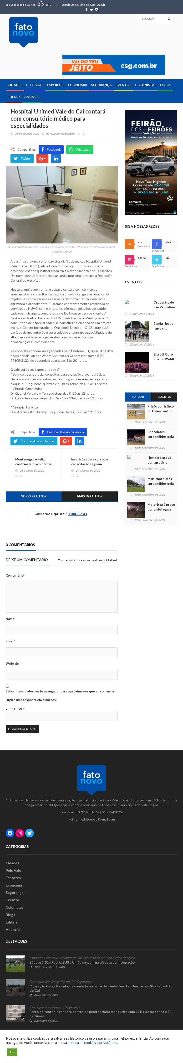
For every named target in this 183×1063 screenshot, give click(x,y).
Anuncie (32, 97)
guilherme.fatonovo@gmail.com (91, 819)
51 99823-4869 (87, 812)
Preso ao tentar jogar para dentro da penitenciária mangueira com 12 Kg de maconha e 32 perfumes (100, 1014)
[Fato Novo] (23, 32)
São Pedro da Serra (121, 958)
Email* (10, 641)
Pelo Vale (34, 85)
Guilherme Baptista (63, 133)
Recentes (164, 396)
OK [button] (12, 1052)
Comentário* (15, 575)
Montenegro (54, 1007)
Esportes (55, 85)
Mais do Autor (90, 496)
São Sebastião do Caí (60, 982)
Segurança (101, 85)
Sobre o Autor (34, 496)
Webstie (12, 664)
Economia (77, 85)
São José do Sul (94, 958)
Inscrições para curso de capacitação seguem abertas (89, 464)
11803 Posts (77, 514)
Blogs (165, 85)
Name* (10, 619)
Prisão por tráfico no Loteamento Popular (160, 411)
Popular (138, 396)
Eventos (123, 85)
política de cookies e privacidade (92, 1043)
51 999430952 (113, 812)
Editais (14, 97)
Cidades (15, 85)
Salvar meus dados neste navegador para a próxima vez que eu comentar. (60, 691)
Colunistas (145, 85)
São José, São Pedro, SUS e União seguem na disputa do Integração (82, 962)
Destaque (37, 982)
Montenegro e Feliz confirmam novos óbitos (33, 461)
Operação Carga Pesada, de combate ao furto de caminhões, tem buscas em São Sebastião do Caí (101, 988)
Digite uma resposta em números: (31, 700)
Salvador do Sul (70, 958)
